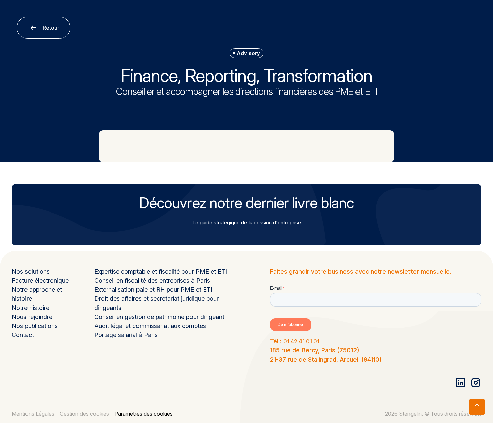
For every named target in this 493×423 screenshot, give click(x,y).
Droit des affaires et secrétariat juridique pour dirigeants (156, 303)
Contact (23, 334)
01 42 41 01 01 (301, 341)
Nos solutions (31, 271)
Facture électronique (40, 280)
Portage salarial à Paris (126, 334)
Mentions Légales (33, 413)
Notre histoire (30, 307)
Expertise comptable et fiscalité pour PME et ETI (160, 271)
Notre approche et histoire (37, 294)
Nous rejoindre (32, 316)
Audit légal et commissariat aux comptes (150, 325)
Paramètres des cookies (143, 413)
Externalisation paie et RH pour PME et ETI (153, 289)
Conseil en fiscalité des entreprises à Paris (152, 280)
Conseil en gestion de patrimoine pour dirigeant (159, 316)
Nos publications (35, 325)
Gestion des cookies (84, 413)
